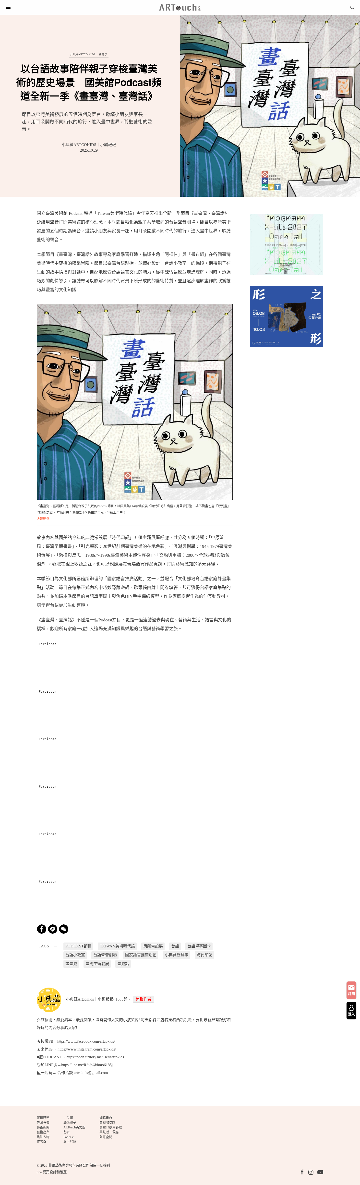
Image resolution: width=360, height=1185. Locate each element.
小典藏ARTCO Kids (83, 54)
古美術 (68, 1118)
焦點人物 (43, 1137)
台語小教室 (75, 955)
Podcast (68, 1137)
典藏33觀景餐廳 (110, 1127)
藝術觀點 (43, 1118)
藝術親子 (69, 1122)
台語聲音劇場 (105, 955)
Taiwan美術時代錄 (117, 946)
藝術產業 (43, 1132)
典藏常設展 (153, 946)
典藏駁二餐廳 (109, 1132)
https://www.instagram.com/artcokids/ (87, 1049)
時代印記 (204, 955)
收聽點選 (43, 518)
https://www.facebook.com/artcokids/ (86, 1041)
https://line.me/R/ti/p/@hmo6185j (87, 1065)
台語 (175, 946)
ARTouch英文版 (74, 1127)
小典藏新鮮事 (176, 955)
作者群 (41, 1141)
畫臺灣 (71, 964)
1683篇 (121, 999)
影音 (66, 1132)
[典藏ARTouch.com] (180, 7)
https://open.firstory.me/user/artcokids (94, 1057)
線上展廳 (69, 1141)
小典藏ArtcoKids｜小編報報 (89, 145)
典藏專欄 (43, 1122)
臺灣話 (123, 964)
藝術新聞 (43, 1127)
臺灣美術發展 (97, 964)
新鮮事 (103, 54)
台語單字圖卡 (199, 946)
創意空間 (105, 1137)
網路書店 (105, 1118)
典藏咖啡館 (107, 1122)
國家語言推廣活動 (140, 955)
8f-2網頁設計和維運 (52, 1172)
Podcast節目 (78, 946)
